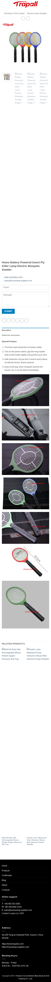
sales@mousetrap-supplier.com (17, 281)
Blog (4, 880)
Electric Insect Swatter (37, 13)
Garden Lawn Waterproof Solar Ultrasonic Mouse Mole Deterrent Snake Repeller (37, 841)
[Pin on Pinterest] (22, 320)
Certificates (7, 875)
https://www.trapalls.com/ (13, 944)
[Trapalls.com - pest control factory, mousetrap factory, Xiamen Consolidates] (25, 4)
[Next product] (23, 18)
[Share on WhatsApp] (4, 320)
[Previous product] (28, 18)
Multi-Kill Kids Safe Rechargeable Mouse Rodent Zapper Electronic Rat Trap (12, 841)
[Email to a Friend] (17, 320)
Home (4, 866)
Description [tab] (6, 330)
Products (6, 871)
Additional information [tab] (11, 335)
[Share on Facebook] (9, 320)
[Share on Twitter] (13, 320)
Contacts (6, 890)
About (4, 885)
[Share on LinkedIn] (26, 320)
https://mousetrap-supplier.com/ (15, 947)
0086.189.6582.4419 (13, 277)
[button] (3, 4)
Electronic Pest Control (14, 13)
